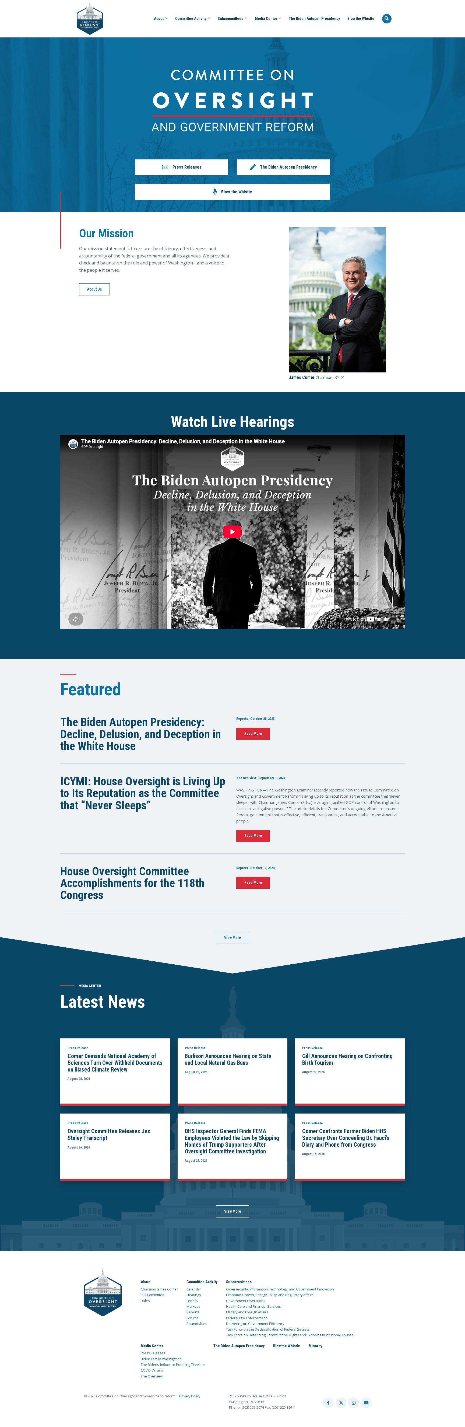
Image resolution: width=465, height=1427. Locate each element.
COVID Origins (152, 1370)
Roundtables (196, 1323)
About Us (94, 289)
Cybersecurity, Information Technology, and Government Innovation (280, 1289)
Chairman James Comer (159, 1289)
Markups (193, 1306)
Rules (145, 1301)
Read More (253, 733)
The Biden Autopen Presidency (314, 18)
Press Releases (153, 1353)
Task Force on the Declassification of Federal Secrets (267, 1329)
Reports (192, 1312)
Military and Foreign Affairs (247, 1312)
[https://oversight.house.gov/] (87, 18)
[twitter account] (341, 1402)
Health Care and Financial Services (253, 1306)
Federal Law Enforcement (246, 1318)
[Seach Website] (387, 19)
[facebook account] (328, 1402)
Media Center (266, 18)
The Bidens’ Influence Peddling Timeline (173, 1364)
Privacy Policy (189, 1396)
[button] (181, 167)
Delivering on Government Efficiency (255, 1323)
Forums (192, 1318)
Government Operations (245, 1301)
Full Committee (152, 1295)
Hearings (193, 1295)
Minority (315, 1346)
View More (232, 938)
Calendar (193, 1289)
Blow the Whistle (360, 18)
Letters (192, 1301)
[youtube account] (366, 1402)
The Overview (152, 1376)
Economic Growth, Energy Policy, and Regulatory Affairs (269, 1295)
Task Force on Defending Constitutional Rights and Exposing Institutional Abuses (289, 1335)
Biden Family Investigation (161, 1359)
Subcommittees (231, 18)
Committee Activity (191, 18)
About (159, 18)
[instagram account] (353, 1402)
